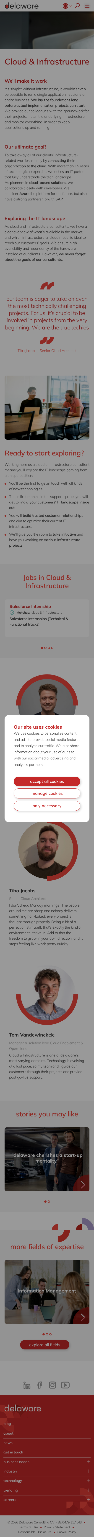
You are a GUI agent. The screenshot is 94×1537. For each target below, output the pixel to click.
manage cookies (47, 793)
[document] (47, 768)
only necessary (47, 805)
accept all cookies (47, 781)
